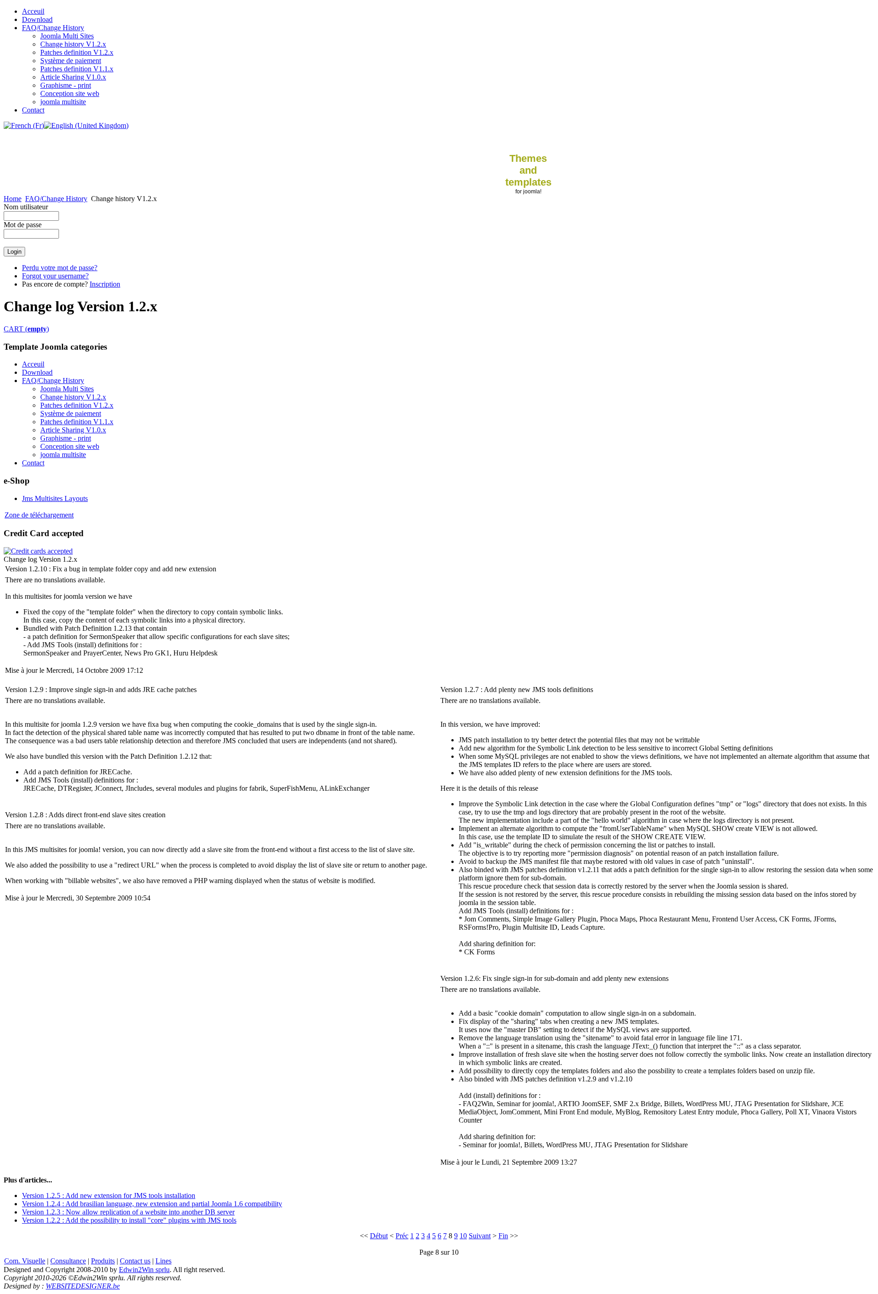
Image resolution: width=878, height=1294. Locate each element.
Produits (103, 1261)
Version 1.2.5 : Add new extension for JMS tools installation (108, 1195)
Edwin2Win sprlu (144, 1269)
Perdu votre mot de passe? (59, 268)
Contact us (135, 1261)
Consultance (68, 1261)
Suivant (480, 1236)
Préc (402, 1236)
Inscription (105, 284)
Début (379, 1236)
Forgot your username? (55, 276)
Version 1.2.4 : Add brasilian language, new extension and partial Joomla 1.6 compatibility (152, 1204)
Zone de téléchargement (39, 515)
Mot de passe (23, 225)
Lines (163, 1261)
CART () (26, 329)
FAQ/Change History (56, 198)
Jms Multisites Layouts (55, 498)
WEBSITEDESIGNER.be (83, 1286)
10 (463, 1236)
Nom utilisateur (26, 207)
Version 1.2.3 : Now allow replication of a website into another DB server (128, 1212)
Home (12, 198)
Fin (503, 1236)
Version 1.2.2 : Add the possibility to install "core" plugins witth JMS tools (129, 1220)
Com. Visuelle (24, 1261)
